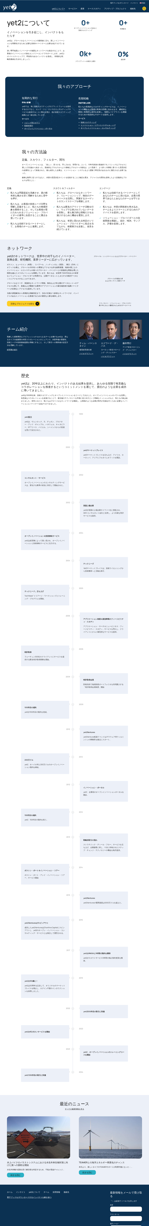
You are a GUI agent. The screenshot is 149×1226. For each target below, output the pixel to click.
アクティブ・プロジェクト (115, 8)
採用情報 (56, 1192)
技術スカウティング (88, 122)
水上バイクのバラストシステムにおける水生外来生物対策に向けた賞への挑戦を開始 (37, 1164)
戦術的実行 (28, 125)
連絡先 (133, 8)
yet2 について (58, 8)
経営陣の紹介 (12, 349)
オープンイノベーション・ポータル (38, 128)
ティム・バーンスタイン (88, 344)
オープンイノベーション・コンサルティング (98, 128)
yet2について (34, 1192)
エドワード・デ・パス (109, 344)
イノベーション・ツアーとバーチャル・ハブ (98, 125)
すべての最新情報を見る (74, 1109)
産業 (82, 8)
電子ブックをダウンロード (119, 3)
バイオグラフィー (86, 353)
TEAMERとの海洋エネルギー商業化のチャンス (102, 1162)
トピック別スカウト (32, 123)
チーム (46, 1192)
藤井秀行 (127, 343)
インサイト (134, 3)
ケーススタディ (94, 8)
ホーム (10, 1192)
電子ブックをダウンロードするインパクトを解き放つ (29, 1197)
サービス (72, 8)
